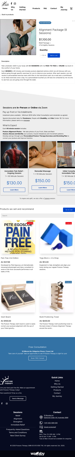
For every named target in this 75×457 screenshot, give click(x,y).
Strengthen (17, 422)
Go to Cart (69, 210)
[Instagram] (14, 3)
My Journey (64, 8)
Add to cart (54, 55)
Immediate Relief (18, 425)
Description (5, 61)
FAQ (45, 8)
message (27, 120)
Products (36, 8)
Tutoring (47, 198)
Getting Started (22, 8)
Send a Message (18, 398)
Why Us (13, 8)
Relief (18, 415)
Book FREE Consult (37, 358)
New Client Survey (18, 435)
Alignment (18, 419)
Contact (53, 8)
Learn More (14, 190)
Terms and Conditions (18, 432)
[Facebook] (11, 3)
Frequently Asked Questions (17, 429)
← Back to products (7, 14)
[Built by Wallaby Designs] (38, 454)
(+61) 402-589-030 (51, 423)
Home (5, 8)
